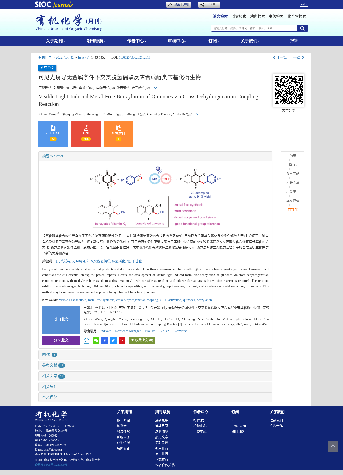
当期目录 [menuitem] (161, 426)
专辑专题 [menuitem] (161, 442)
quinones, (190, 300)
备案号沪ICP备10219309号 (51, 464)
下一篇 (295, 57)
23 (91, 454)
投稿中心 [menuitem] (199, 426)
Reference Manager (128, 331)
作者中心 (135, 41)
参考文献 (52, 365)
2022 (59, 57)
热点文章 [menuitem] (161, 437)
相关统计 (49, 387)
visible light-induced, (73, 300)
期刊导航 (95, 41)
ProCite (150, 331)
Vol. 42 (69, 57)
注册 (186, 4)
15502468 (53, 454)
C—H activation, (171, 300)
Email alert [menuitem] (238, 426)
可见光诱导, (63, 261)
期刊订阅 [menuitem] (238, 431)
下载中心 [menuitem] (199, 431)
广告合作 (276, 426)
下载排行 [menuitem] (161, 459)
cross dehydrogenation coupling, (138, 300)
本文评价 (49, 397)
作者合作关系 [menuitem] (165, 465)
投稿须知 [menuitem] (199, 420)
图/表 (48, 354)
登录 (177, 4)
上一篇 (281, 57)
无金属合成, (81, 261)
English (304, 4)
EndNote (105, 331)
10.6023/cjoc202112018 (134, 57)
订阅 (212, 41)
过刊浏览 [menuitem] (161, 431)
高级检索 (276, 16)
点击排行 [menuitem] (161, 454)
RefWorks (180, 331)
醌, (129, 261)
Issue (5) (83, 57)
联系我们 (276, 420)
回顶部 (293, 210)
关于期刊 (54, 41)
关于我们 (249, 41)
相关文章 (52, 376)
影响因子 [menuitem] (123, 437)
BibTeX (165, 331)
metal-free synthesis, (102, 300)
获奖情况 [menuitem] (123, 442)
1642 (74, 454)
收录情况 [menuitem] (123, 431)
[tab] (155, 156)
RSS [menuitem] (234, 420)
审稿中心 (176, 41)
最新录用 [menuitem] (161, 420)
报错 (294, 41)
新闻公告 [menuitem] (123, 448)
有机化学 (45, 57)
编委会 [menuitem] (122, 426)
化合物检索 (296, 16)
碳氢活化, (119, 261)
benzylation (204, 300)
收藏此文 (141, 340)
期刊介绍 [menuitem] (123, 420)
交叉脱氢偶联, (101, 261)
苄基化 (137, 261)
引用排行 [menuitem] (161, 448)
